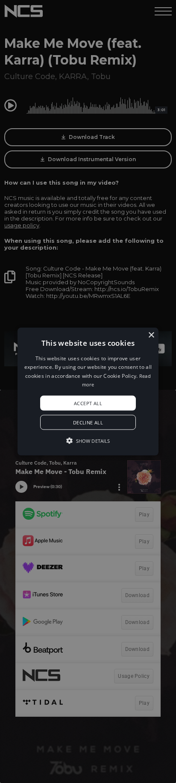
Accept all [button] (88, 403)
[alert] (88, 391)
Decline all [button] (88, 422)
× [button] (151, 335)
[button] (88, 392)
